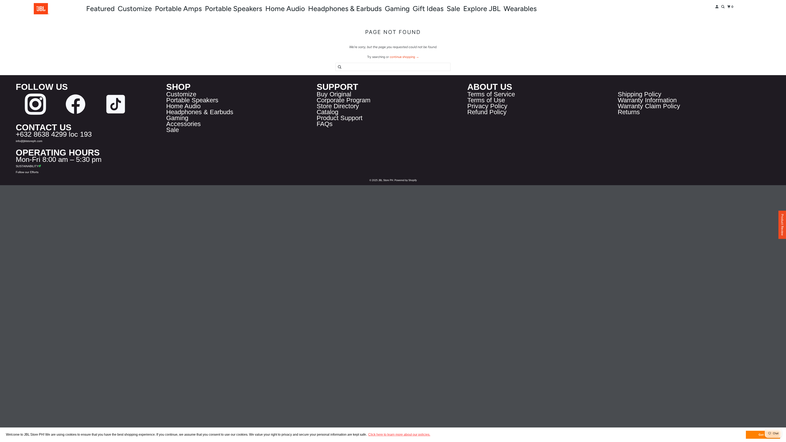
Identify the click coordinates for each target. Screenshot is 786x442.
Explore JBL (481, 8)
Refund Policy (487, 112)
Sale (453, 8)
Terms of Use (486, 100)
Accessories (183, 124)
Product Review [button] (782, 225)
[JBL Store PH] (41, 8)
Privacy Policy (487, 106)
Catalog (327, 112)
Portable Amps (178, 8)
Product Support (340, 118)
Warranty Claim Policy (649, 106)
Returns (629, 112)
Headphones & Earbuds (345, 8)
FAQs (325, 124)
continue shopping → (404, 57)
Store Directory (338, 106)
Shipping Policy (639, 94)
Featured (100, 8)
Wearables (520, 8)
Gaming (397, 8)
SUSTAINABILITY (27, 166)
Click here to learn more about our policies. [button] (399, 434)
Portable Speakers (233, 8)
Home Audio (285, 8)
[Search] (723, 7)
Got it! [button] (763, 434)
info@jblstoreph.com (29, 141)
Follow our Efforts (27, 172)
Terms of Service (491, 94)
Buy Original (334, 94)
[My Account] (717, 7)
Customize (135, 8)
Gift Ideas (428, 8)
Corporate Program (343, 100)
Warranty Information (647, 100)
